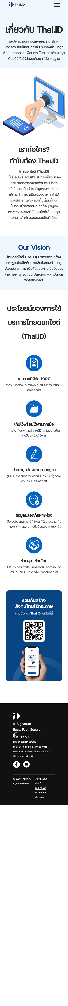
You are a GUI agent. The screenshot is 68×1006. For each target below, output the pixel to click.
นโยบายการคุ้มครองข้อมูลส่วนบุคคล (41, 792)
